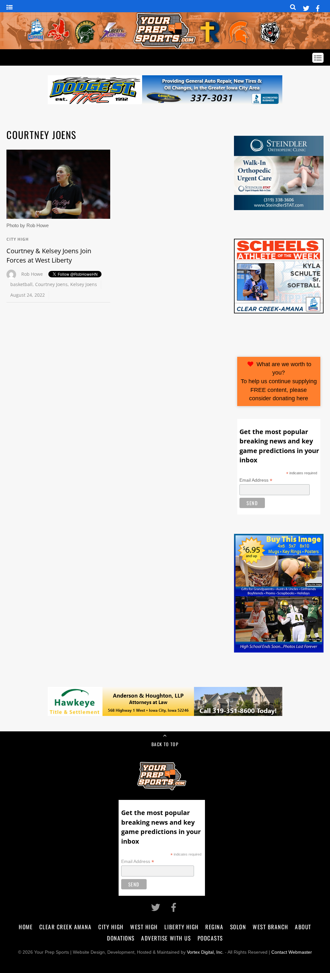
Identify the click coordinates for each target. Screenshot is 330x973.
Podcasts (210, 938)
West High (144, 926)
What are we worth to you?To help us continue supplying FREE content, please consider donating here (279, 381)
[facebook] (317, 7)
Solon (238, 926)
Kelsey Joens (83, 284)
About (303, 926)
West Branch (270, 926)
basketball (21, 284)
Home (26, 926)
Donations (121, 938)
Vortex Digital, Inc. (205, 952)
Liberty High (181, 926)
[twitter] (306, 7)
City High (17, 239)
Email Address (255, 480)
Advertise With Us (166, 938)
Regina (214, 926)
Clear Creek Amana (65, 926)
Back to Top (165, 744)
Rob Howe (32, 274)
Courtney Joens (51, 284)
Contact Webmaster (291, 952)
